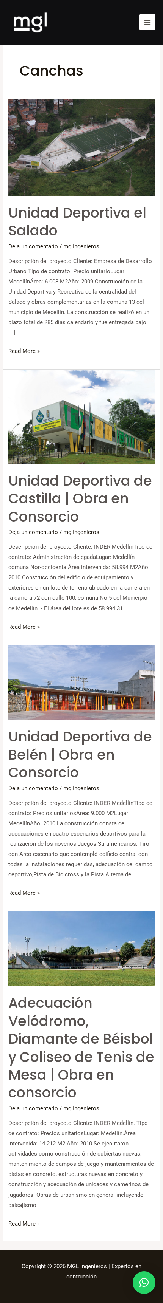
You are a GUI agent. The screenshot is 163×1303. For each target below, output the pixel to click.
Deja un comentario (33, 246)
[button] (144, 1282)
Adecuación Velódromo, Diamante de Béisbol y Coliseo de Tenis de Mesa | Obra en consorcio (81, 1047)
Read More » (24, 350)
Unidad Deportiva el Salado (77, 221)
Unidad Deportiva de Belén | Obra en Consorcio (80, 754)
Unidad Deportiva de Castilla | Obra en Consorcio (80, 498)
